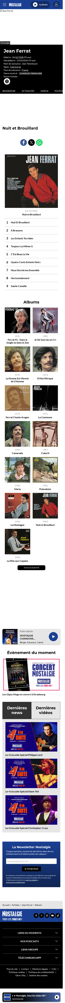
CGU (54, 969)
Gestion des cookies (38, 975)
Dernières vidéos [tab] (46, 710)
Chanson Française (30, 73)
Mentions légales (40, 969)
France (25, 70)
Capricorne (15, 67)
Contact (25, 969)
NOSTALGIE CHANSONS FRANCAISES (27, 637)
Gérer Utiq (20, 975)
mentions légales (31, 880)
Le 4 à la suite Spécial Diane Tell (22, 791)
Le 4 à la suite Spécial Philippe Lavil (23, 754)
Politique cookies (17, 972)
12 (16, 57)
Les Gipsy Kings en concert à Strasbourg (23, 694)
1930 (21, 57)
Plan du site (12, 969)
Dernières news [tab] (17, 710)
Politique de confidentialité (41, 972)
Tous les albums (31, 568)
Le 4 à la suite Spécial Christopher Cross (26, 828)
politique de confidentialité (15, 882)
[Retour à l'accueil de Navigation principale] (15, 5)
